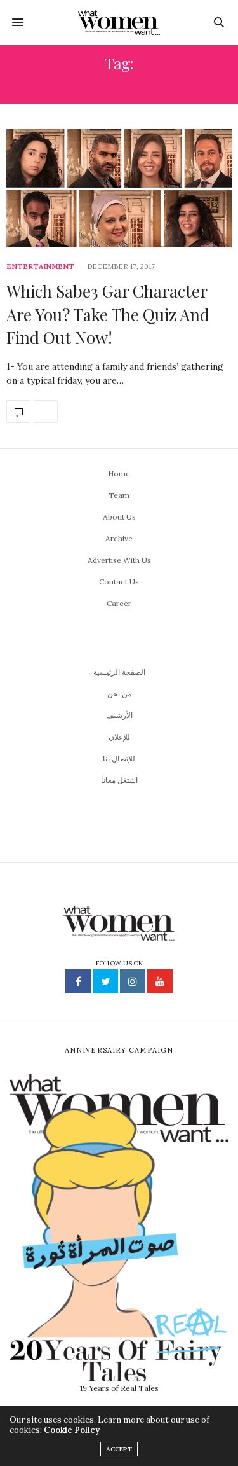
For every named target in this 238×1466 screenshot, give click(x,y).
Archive (119, 538)
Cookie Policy (72, 1430)
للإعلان (119, 737)
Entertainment (40, 266)
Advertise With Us (119, 560)
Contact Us (119, 581)
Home (119, 473)
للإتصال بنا (119, 758)
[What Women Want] (119, 22)
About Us (119, 517)
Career (119, 603)
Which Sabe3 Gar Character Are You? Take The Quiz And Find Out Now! (107, 314)
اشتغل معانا (119, 780)
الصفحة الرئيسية (119, 672)
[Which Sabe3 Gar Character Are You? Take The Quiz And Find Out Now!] (119, 188)
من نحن (119, 693)
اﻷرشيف (119, 715)
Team (119, 495)
